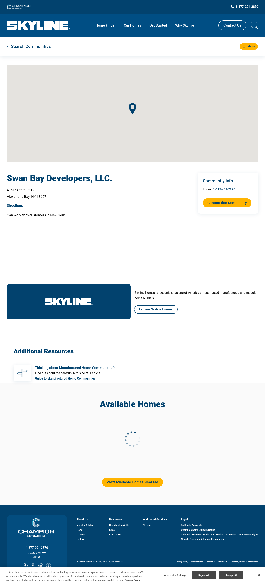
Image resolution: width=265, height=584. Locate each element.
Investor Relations (86, 525)
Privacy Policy (182, 562)
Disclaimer (210, 562)
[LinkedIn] (40, 565)
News (79, 530)
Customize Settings (175, 575)
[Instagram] (33, 565)
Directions (15, 205)
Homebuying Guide (119, 525)
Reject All (203, 575)
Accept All (231, 575)
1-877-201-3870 (37, 548)
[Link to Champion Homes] (19, 6)
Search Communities (31, 46)
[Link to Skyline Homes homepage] (39, 25)
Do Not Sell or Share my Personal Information (238, 562)
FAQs (112, 530)
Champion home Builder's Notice (198, 530)
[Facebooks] (25, 565)
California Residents (191, 525)
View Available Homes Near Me (132, 482)
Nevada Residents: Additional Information (203, 539)
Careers (81, 534)
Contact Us (232, 25)
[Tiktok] (48, 565)
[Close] (259, 575)
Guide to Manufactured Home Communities (65, 378)
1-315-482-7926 (224, 189)
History (80, 539)
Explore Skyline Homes (155, 309)
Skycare (147, 525)
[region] (132, 575)
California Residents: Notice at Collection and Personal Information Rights (219, 534)
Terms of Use (197, 562)
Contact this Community (227, 203)
